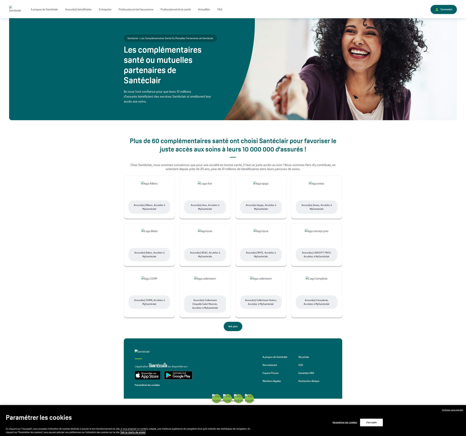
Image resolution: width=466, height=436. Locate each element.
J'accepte (371, 422)
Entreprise (105, 9)
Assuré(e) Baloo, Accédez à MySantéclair (149, 254)
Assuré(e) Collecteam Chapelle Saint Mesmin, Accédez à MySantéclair (205, 303)
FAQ (219, 9)
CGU (300, 365)
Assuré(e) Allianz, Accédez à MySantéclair (149, 207)
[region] (233, 420)
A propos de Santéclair (274, 357)
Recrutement (269, 365)
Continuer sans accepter (452, 410)
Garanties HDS (306, 373)
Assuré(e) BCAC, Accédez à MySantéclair (205, 254)
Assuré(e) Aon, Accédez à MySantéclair (205, 207)
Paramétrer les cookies (147, 385)
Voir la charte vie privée (133, 432)
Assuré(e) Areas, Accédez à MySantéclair (316, 207)
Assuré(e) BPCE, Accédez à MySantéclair (261, 254)
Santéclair (132, 38)
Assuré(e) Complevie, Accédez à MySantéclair (316, 302)
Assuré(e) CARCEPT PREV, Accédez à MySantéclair (316, 254)
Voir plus (233, 326)
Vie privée (303, 357)
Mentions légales (271, 381)
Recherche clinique (308, 381)
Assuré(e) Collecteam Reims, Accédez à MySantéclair (261, 302)
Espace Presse (270, 373)
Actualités (204, 9)
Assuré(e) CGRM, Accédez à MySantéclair (149, 302)
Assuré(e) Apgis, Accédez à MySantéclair (261, 207)
